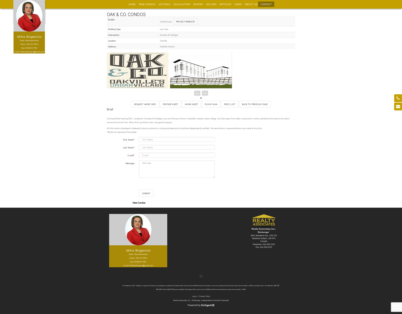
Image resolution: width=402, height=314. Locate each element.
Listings (164, 4)
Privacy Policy (204, 296)
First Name (128, 139)
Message (130, 163)
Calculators (181, 4)
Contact (266, 4)
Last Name (128, 147)
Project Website (185, 21)
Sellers (211, 4)
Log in (194, 296)
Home (132, 4)
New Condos (147, 4)
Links (238, 4)
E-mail (130, 155)
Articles (225, 4)
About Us (251, 4)
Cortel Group (166, 21)
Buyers (198, 4)
